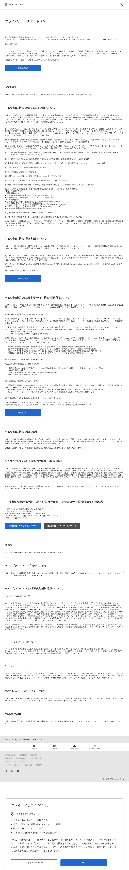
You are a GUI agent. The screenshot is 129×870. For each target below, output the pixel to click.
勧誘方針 (28, 765)
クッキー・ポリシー (13, 765)
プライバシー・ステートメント (17, 761)
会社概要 (8, 758)
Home (8, 739)
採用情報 (34, 755)
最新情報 (23, 755)
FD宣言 (39, 765)
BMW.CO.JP (21, 758)
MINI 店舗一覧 (35, 758)
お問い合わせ (10, 755)
